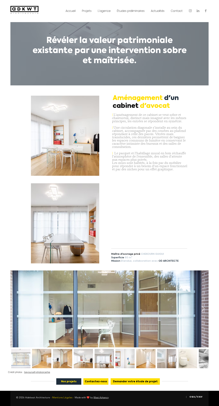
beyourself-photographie (37, 372)
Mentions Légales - (63, 397)
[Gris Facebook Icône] (206, 11)
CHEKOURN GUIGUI (152, 254)
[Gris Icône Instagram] (190, 11)
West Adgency (101, 397)
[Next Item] (203, 309)
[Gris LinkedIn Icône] (198, 11)
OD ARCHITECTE (169, 261)
